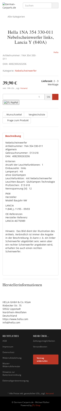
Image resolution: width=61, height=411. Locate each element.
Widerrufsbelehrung (12, 357)
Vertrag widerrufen (42, 359)
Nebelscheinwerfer (26, 70)
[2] (11, 102)
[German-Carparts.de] (10, 6)
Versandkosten (40, 346)
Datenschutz (8, 352)
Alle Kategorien (16, 16)
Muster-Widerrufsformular (11, 365)
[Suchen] (55, 5)
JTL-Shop (36, 405)
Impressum (8, 346)
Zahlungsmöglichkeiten (44, 340)
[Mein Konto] (55, 16)
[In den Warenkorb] (55, 97)
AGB (5, 340)
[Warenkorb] (46, 16)
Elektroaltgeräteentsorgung (15, 380)
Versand (23, 88)
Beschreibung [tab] (13, 136)
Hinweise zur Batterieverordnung (12, 373)
